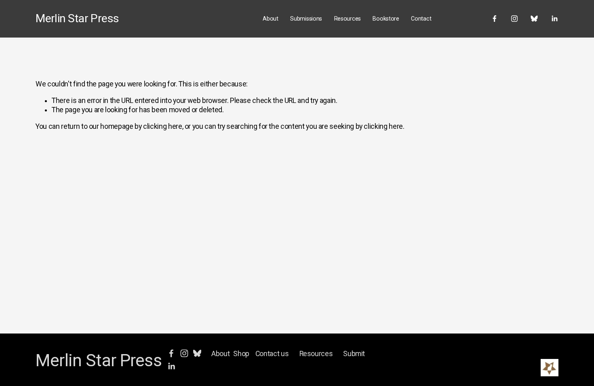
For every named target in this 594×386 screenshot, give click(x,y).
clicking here (162, 126)
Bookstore (386, 18)
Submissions (306, 18)
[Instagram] (514, 19)
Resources (347, 18)
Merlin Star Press (77, 18)
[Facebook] (495, 19)
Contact (421, 18)
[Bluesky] (534, 19)
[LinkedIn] (554, 19)
